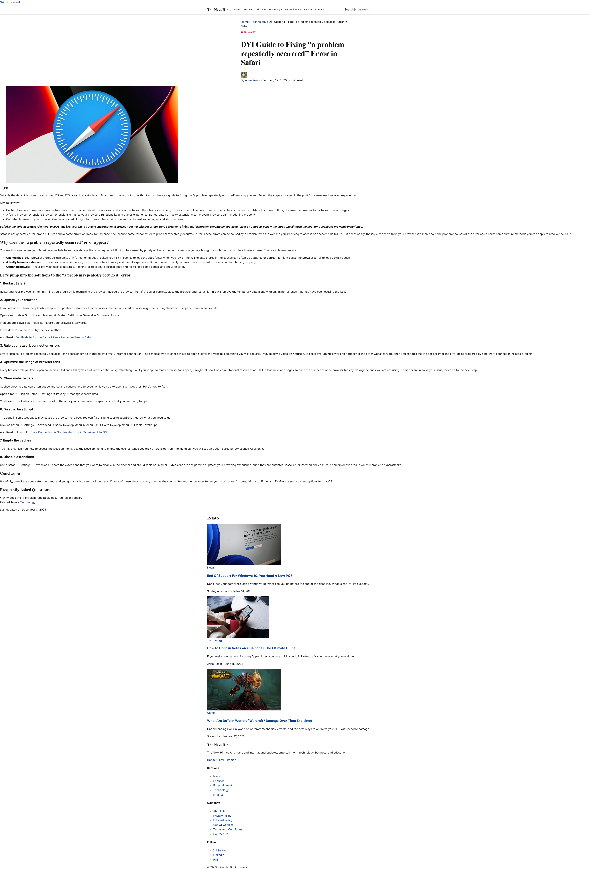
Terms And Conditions (227, 829)
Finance (261, 9)
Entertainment (293, 9)
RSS (215, 859)
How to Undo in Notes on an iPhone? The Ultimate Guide (251, 648)
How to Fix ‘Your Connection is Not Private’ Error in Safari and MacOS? (62, 432)
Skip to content (10, 2)
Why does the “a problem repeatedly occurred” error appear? (42, 497)
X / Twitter (220, 850)
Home (245, 21)
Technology (275, 9)
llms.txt (212, 760)
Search (349, 9)
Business (249, 9)
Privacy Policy (222, 815)
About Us (219, 811)
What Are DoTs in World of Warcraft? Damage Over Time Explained (259, 721)
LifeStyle (218, 781)
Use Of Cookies (223, 824)
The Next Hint (219, 9)
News (237, 9)
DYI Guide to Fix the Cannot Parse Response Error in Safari (54, 337)
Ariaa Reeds (252, 80)
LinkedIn (218, 855)
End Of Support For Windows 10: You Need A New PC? (249, 576)
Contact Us (321, 9)
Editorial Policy (222, 820)
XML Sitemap (227, 760)
